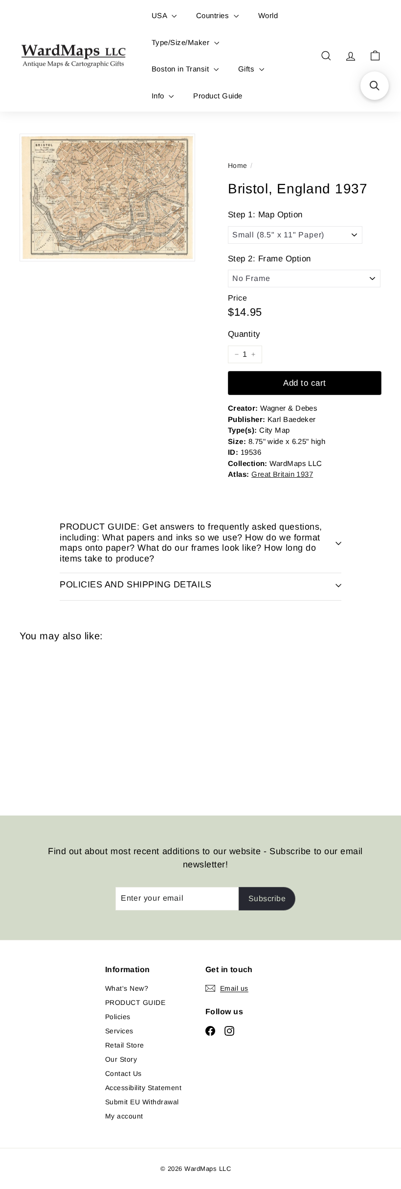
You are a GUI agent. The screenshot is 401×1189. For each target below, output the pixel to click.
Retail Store (124, 1045)
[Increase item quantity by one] (253, 354)
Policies (118, 1017)
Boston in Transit (181, 69)
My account (124, 1116)
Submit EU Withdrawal (142, 1102)
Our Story (121, 1059)
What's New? (126, 988)
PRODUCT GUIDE (135, 1002)
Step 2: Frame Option (269, 258)
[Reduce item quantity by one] (236, 354)
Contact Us (123, 1073)
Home (237, 165)
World (268, 15)
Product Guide (217, 96)
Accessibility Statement (143, 1088)
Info (159, 96)
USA (160, 15)
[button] (374, 85)
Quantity (244, 334)
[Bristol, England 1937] (46, 721)
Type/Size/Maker (182, 42)
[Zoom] (107, 197)
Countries (213, 15)
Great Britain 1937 (282, 474)
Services (119, 1031)
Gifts (247, 69)
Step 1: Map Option (265, 214)
